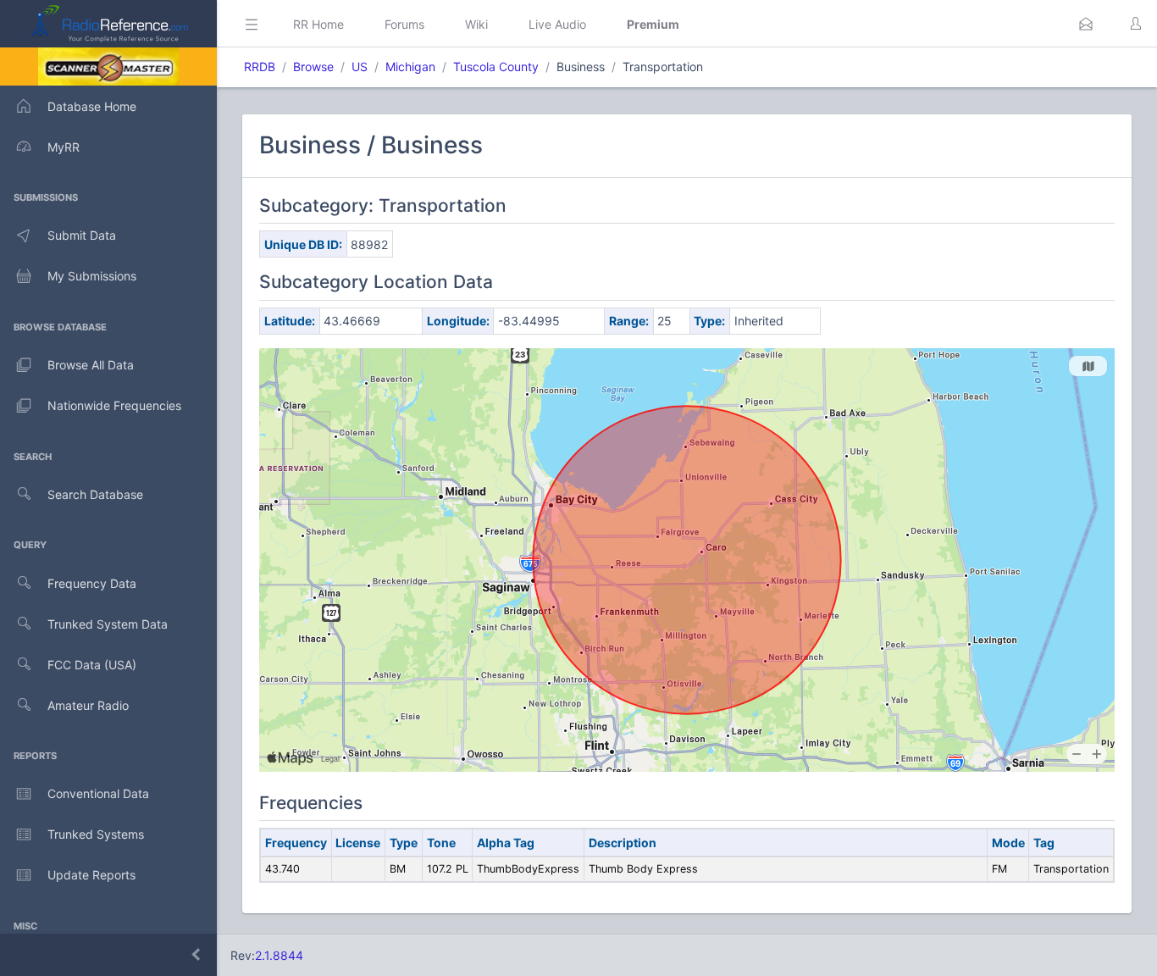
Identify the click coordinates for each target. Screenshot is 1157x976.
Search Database (95, 494)
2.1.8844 (279, 955)
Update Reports (91, 875)
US (360, 66)
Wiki (476, 24)
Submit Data (81, 235)
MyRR (63, 147)
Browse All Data (90, 365)
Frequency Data (91, 583)
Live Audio (557, 24)
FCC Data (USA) (91, 664)
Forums (404, 24)
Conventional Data (98, 793)
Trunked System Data (107, 624)
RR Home (318, 24)
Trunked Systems (95, 834)
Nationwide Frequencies (114, 405)
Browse (313, 66)
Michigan (410, 66)
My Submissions (91, 276)
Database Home (91, 106)
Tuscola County (496, 66)
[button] (1085, 23)
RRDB (259, 66)
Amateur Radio (88, 705)
